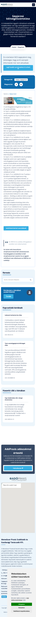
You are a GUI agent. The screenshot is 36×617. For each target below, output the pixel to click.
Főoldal (14, 47)
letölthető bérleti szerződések (16, 228)
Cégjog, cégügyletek (21, 79)
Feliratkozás (17, 468)
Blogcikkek (21, 47)
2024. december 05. (10, 378)
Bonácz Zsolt (13, 94)
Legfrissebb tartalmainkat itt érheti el (18, 67)
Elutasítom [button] (22, 607)
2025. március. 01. (9, 419)
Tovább (8, 296)
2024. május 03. (9, 334)
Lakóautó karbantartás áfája (13, 315)
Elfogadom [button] (22, 604)
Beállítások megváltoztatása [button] (22, 611)
